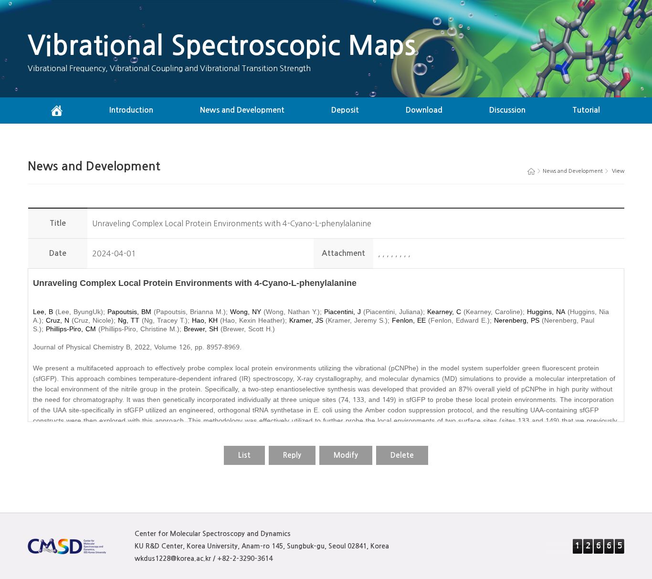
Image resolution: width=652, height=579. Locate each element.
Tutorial (586, 110)
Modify (346, 455)
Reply (292, 455)
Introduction (131, 110)
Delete (402, 455)
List (244, 455)
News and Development (242, 110)
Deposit (345, 110)
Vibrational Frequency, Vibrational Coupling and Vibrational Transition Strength (169, 68)
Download (424, 110)
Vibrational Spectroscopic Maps (222, 45)
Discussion (507, 110)
